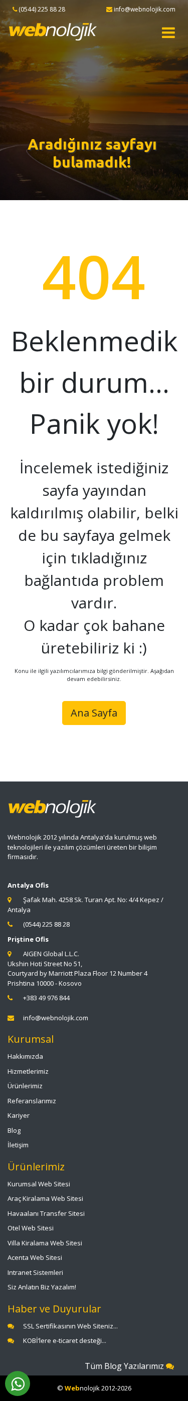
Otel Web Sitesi (31, 1227)
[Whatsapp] (17, 1383)
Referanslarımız (32, 1100)
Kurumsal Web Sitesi (39, 1183)
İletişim (18, 1144)
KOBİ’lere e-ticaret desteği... (64, 1340)
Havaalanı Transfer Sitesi (46, 1213)
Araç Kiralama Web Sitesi (45, 1198)
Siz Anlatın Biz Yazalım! (42, 1286)
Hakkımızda (25, 1056)
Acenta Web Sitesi (35, 1257)
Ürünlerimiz (25, 1085)
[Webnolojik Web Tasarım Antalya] (53, 32)
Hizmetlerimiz (28, 1071)
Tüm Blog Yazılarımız (125, 1365)
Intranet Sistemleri (35, 1272)
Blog (14, 1130)
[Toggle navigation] (168, 32)
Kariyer (19, 1115)
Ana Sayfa (94, 713)
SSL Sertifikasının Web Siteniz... (70, 1325)
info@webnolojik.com (55, 1017)
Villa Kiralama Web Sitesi (45, 1242)
